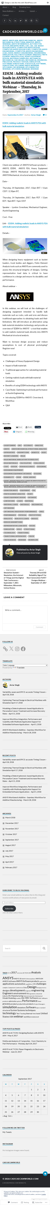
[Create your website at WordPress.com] (25, 2)
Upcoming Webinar (21, 69)
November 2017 (12, 828)
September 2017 (12, 840)
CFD (34, 984)
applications (8, 983)
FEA (16, 55)
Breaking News (24, 7)
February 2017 (11, 867)
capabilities (29, 984)
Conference (19, 987)
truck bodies (10, 540)
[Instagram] (26, 20)
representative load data (15, 525)
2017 (19, 445)
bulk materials (11, 463)
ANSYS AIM (13, 40)
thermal (29, 1013)
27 (19, 1112)
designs (6, 990)
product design (20, 62)
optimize (19, 1001)
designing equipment (13, 470)
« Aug (5, 1116)
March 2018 (10, 817)
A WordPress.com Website (14, 1183)
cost (6, 466)
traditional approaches (15, 536)
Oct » (10, 1116)
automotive (20, 984)
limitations (9, 501)
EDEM (10, 53)
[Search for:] (25, 948)
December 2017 (11, 823)
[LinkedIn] (15, 20)
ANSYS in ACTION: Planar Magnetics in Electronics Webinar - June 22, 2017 (23, 1050)
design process (41, 987)
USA (11, 1016)
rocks (32, 525)
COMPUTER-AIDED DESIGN (28, 47)
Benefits (35, 452)
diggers (37, 473)
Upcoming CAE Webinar (14, 67)
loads (20, 501)
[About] (31, 20)
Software (31, 1007)
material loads (11, 504)
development (17, 990)
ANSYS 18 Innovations (28, 978)
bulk (23, 456)
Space (38, 1007)
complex (5, 987)
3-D (8, 973)
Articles (22, 11)
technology (9, 532)
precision (7, 62)
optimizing (9, 508)
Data (25, 987)
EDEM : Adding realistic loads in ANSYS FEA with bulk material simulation (25, 481)
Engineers (8, 993)
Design (14, 466)
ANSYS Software (9, 981)
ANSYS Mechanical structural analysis (23, 41)
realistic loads (22, 518)
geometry (33, 993)
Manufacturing (17, 996)
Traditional (23, 532)
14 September (9, 445)
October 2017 (11, 834)
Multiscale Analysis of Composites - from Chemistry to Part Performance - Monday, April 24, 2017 (24, 1042)
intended (32, 497)
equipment (25, 490)
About (5, 7)
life (9, 996)
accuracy (28, 445)
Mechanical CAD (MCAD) (14, 60)
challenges (39, 463)
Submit (32, 11)
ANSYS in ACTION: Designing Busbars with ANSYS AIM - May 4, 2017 (23, 1034)
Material (29, 501)
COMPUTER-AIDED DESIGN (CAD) (17, 49)
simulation (34, 62)
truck (31, 536)
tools (38, 1013)
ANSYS (5, 40)
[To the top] (45, 1173)
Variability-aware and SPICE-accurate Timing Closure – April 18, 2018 (25, 693)
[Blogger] (10, 20)
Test (18, 1014)
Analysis (39, 445)
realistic (8, 518)
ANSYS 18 (17, 979)
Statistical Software (35, 64)
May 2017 (9, 856)
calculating (25, 463)
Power (39, 1001)
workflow (33, 540)
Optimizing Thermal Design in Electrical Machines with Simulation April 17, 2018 (24, 701)
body (44, 452)
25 (6, 1112)
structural (29, 529)
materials (24, 504)
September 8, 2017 (15, 115)
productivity (21, 1004)
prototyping (35, 515)
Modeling (12, 998)
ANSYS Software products (27, 981)
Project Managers (39, 1004)
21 (25, 1106)
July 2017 (9, 851)
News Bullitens (8, 11)
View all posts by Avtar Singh (28, 553)
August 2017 (10, 845)
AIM (29, 973)
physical (22, 515)
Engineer (28, 991)
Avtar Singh (36, 115)
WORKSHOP (35, 1017)
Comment (39, 627)
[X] (11, 647)
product (14, 1004)
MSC (23, 998)
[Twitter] (21, 20)
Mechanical (35, 58)
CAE (31, 46)
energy (17, 53)
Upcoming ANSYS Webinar (27, 65)
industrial (39, 993)
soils (19, 529)
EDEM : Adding (29, 477)
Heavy (30, 494)
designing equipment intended (17, 473)
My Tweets (7, 1132)
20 (19, 1106)
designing (41, 466)
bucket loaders (11, 456)
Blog (14, 7)
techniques (30, 1010)
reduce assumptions (13, 522)
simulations (21, 1008)
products (30, 1004)
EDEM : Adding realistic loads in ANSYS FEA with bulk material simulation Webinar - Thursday (25, 486)
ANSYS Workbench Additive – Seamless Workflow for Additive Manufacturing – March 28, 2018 (24, 731)
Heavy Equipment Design (14, 497)
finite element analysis (29, 55)
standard (42, 1007)
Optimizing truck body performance (20, 511)
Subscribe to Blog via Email (16, 890)
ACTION (25, 973)
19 (12, 1106)
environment (20, 993)
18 (10, 973)
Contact (6, 15)
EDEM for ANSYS (11, 490)
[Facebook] (5, 20)
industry (5, 996)
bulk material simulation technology (21, 459)
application (43, 981)
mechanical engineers (36, 60)
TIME (34, 1014)
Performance (10, 515)
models (18, 998)
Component (11, 987)
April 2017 (9, 862)
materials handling (19, 58)
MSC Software (31, 998)
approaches (9, 452)
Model (5, 998)
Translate (20, 667)
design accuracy (27, 466)
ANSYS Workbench (20, 44)
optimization (12, 1001)
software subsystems (13, 64)
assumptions (23, 452)
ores (41, 511)
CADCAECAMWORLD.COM (24, 31)
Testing (23, 1014)
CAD (27, 46)
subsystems (8, 65)
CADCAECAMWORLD (11, 1162)
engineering (27, 53)
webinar (35, 69)
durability (9, 477)
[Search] (37, 20)
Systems (21, 1010)
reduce (35, 518)
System (14, 1010)
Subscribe (9, 908)
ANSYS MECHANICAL (27, 40)
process (6, 1003)
